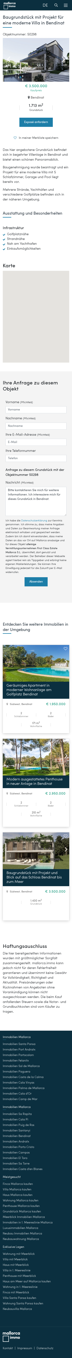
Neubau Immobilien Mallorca (22, 1233)
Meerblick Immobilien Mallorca (24, 1217)
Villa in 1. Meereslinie (16, 1270)
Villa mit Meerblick (15, 1259)
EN (45, 15)
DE (45, 5)
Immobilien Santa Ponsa (19, 1044)
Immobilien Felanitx (16, 1060)
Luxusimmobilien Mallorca (20, 1228)
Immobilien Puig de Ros (18, 1125)
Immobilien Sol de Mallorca (21, 1066)
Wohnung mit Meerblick (19, 1254)
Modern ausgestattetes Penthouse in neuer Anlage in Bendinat (34, 782)
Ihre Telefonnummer (21, 451)
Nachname (21, 418)
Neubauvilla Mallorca (17, 1309)
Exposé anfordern (36, 122)
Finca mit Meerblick (16, 1292)
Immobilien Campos (16, 1152)
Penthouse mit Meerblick (19, 1276)
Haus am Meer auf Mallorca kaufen (27, 1281)
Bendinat (37, 97)
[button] (20, 77)
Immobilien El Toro (15, 1158)
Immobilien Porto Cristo (18, 1147)
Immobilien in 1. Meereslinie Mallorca (28, 1222)
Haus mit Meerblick (16, 1265)
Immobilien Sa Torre (16, 1163)
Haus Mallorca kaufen (17, 1195)
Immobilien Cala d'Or (17, 1093)
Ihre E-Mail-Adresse (28, 434)
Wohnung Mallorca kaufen (20, 1200)
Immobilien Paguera (16, 1071)
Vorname (19, 402)
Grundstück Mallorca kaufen (22, 1211)
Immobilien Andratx (16, 1141)
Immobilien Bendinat (17, 1136)
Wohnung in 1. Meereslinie (20, 1287)
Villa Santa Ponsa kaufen (19, 1298)
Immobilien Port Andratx (19, 1049)
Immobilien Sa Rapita (17, 1114)
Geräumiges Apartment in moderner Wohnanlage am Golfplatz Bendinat (29, 690)
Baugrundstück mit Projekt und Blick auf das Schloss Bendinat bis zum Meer (34, 877)
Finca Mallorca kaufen (18, 1184)
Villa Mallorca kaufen (17, 1189)
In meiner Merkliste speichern (38, 138)
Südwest (15, 704)
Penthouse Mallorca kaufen (21, 1206)
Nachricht (20, 482)
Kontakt (8, 1348)
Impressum (24, 1348)
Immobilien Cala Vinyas (18, 1082)
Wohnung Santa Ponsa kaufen (23, 1303)
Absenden (36, 581)
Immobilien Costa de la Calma (23, 1077)
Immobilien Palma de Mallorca (23, 1088)
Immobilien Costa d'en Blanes (22, 1169)
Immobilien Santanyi (16, 1130)
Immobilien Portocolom (18, 1055)
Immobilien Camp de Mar (20, 1099)
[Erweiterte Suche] (56, 6)
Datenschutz (45, 1348)
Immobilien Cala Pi (15, 1119)
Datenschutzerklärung (34, 520)
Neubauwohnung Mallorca (21, 1239)
